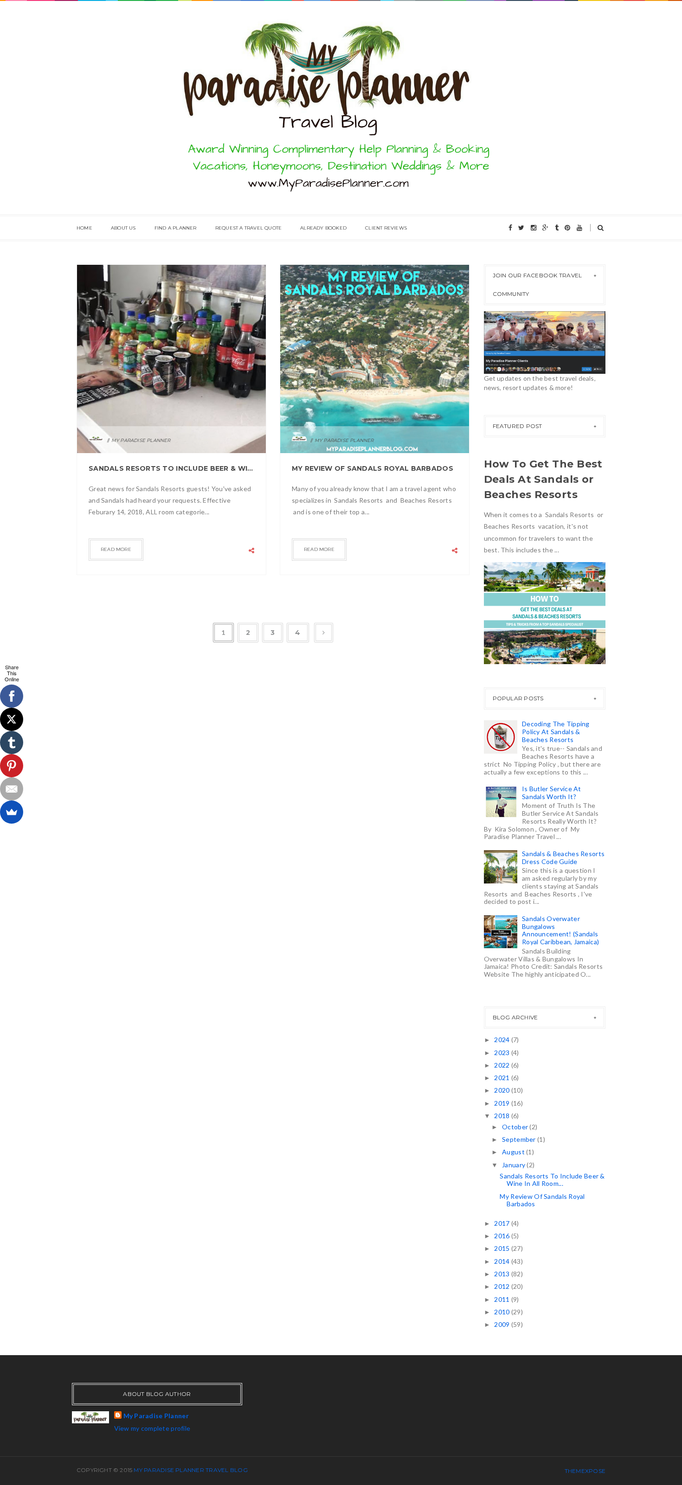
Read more (116, 549)
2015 (502, 1248)
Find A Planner (175, 228)
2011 (502, 1299)
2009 (502, 1324)
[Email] (11, 788)
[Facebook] (11, 696)
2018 (502, 1116)
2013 (502, 1274)
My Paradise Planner (156, 1416)
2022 (502, 1065)
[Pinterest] (11, 765)
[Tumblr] (11, 742)
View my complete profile (152, 1428)
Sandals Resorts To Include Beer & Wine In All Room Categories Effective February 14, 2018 (171, 468)
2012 (502, 1286)
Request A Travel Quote (248, 228)
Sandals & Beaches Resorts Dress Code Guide (563, 857)
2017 (502, 1223)
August (514, 1152)
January (514, 1165)
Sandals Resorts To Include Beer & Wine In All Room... (552, 1180)
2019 (502, 1103)
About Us (123, 228)
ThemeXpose (585, 1470)
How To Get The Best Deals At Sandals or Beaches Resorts (543, 479)
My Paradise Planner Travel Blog (190, 1469)
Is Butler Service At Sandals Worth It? (551, 792)
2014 (502, 1261)
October (515, 1127)
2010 (502, 1312)
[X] (11, 719)
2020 (502, 1090)
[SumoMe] (11, 812)
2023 (502, 1052)
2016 (502, 1236)
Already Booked (323, 228)
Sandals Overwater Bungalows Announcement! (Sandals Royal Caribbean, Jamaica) (560, 930)
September (519, 1139)
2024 (502, 1039)
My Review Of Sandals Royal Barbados (372, 468)
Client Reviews (386, 228)
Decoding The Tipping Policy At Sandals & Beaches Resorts (556, 731)
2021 (502, 1078)
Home (84, 228)
